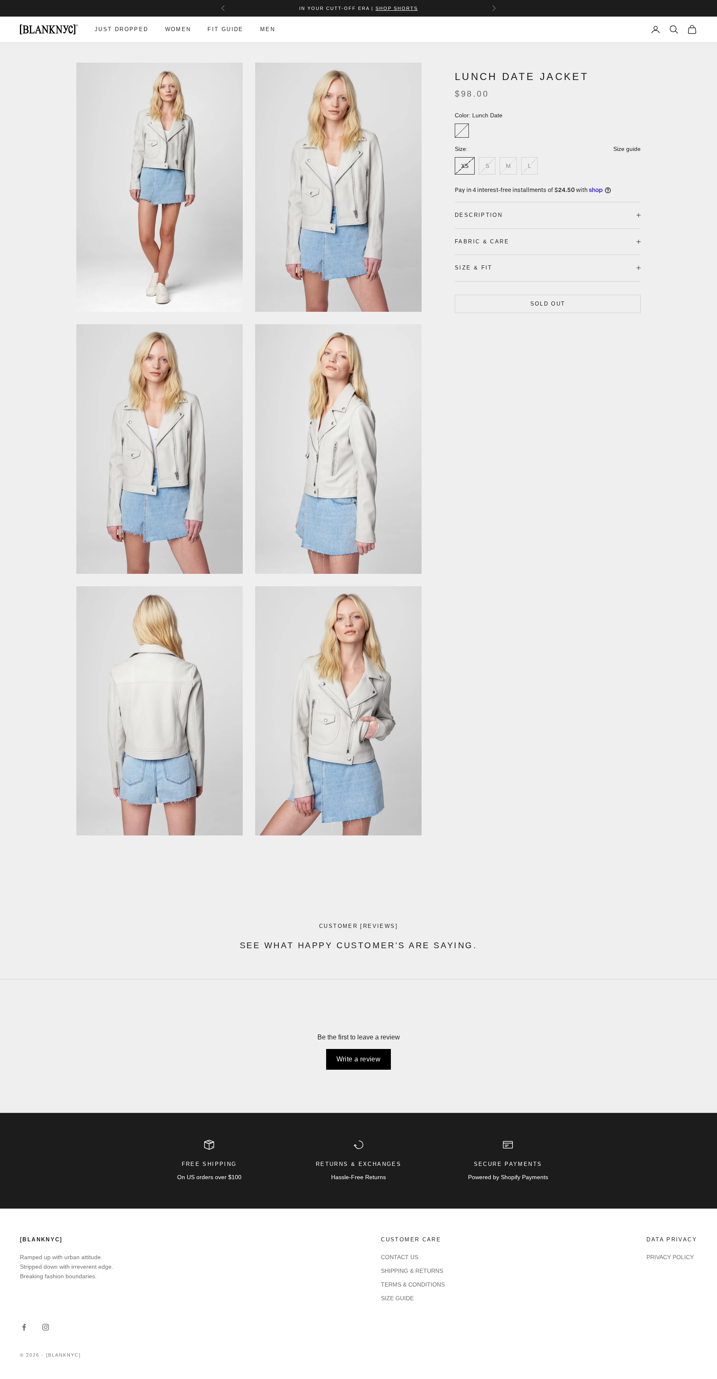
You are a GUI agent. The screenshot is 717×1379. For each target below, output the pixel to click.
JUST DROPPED (122, 29)
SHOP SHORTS (397, 8)
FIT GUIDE (225, 29)
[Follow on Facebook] (24, 1327)
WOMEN (178, 29)
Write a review (359, 1059)
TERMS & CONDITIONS (413, 1284)
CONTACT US (399, 1257)
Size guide (627, 149)
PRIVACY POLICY (670, 1257)
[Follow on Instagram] (45, 1327)
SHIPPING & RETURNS (412, 1270)
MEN (267, 29)
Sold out (548, 304)
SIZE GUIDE (397, 1298)
